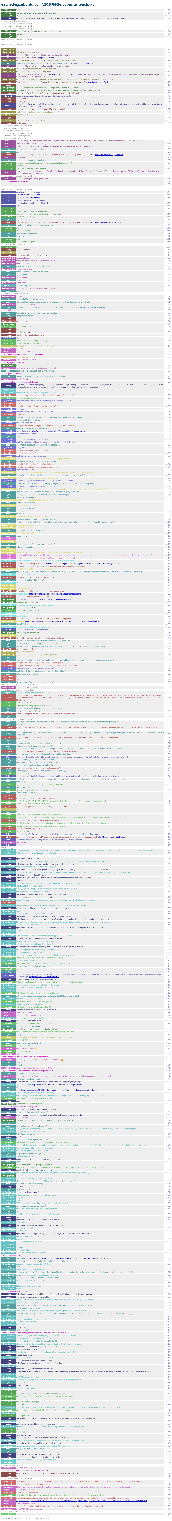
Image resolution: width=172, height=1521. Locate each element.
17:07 (167, 823)
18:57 (167, 936)
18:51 (167, 878)
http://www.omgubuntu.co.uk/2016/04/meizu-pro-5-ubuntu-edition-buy (44, 599)
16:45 (167, 708)
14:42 (167, 638)
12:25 (167, 272)
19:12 (167, 982)
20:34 (167, 1407)
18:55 (167, 903)
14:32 (167, 619)
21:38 (167, 1498)
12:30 (167, 285)
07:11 (167, 49)
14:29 (167, 605)
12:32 (167, 305)
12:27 (167, 274)
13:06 (167, 329)
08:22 (167, 90)
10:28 (167, 166)
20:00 (167, 1264)
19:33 (167, 1018)
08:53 (167, 117)
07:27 (167, 52)
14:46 (167, 641)
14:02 (167, 420)
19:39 (167, 1034)
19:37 (167, 1023)
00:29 (167, 16)
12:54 (167, 321)
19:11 (167, 963)
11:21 (167, 192)
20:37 (167, 1432)
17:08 (167, 831)
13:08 (167, 340)
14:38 (167, 624)
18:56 (167, 919)
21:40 (167, 1509)
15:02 (167, 668)
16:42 (167, 703)
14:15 (167, 558)
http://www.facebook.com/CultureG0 (44, 977)
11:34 (167, 233)
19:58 (167, 1261)
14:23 (167, 597)
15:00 (167, 665)
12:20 (167, 258)
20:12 (167, 1341)
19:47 (167, 1115)
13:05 (167, 327)
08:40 (167, 96)
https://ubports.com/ (47, 58)
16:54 (167, 768)
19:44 (167, 1082)
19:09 (167, 958)
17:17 (167, 845)
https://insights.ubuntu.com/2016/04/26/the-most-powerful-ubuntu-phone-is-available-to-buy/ (62, 621)
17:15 (167, 834)
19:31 (167, 1012)
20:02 (167, 1275)
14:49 (167, 657)
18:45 (167, 867)
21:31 (167, 1473)
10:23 (167, 141)
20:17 (167, 1371)
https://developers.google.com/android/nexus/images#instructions (55, 594)
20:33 (167, 1399)
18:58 (167, 955)
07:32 (167, 63)
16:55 (167, 779)
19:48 (167, 1129)
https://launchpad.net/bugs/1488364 (112, 837)
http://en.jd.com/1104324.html (86, 63)
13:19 (167, 346)
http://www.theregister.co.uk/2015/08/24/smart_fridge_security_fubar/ (60, 1084)
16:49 (167, 722)
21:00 (167, 1457)
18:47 (167, 869)
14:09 (167, 503)
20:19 (167, 1388)
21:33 (167, 1481)
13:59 (167, 395)
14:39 (167, 627)
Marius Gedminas (32, 1518)
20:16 (167, 1369)
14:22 (167, 594)
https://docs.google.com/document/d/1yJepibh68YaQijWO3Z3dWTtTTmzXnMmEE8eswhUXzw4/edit (68, 1258)
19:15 (167, 996)
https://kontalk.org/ (29, 1192)
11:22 (167, 195)
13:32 (167, 390)
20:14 (167, 1363)
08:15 (167, 82)
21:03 (167, 1462)
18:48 (167, 872)
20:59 (167, 1454)
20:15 (167, 1366)
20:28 (167, 1391)
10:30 (167, 172)
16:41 (167, 698)
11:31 (167, 211)
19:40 (167, 1060)
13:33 (167, 392)
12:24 (167, 263)
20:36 (167, 1421)
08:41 (167, 99)
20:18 (167, 1380)
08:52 (167, 112)
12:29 (167, 277)
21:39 (167, 1503)
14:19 (167, 572)
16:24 (167, 693)
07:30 (167, 55)
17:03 (167, 809)
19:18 (167, 1001)
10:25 (167, 149)
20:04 (167, 1286)
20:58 (167, 1449)
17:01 (167, 801)
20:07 (167, 1302)
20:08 (167, 1311)
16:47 (167, 714)
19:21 (167, 1010)
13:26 (167, 357)
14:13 (167, 547)
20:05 (167, 1297)
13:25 (167, 349)
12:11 (167, 250)
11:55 (167, 247)
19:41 (167, 1068)
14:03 (167, 442)
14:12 (167, 533)
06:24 (167, 31)
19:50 (167, 1167)
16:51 (167, 734)
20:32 (167, 1396)
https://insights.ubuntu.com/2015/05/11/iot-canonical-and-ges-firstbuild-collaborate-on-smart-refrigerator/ (57, 1090)
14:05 (167, 472)
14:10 (167, 522)
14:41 (167, 632)
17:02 (167, 806)
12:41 (167, 318)
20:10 (167, 1316)
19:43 (167, 1079)
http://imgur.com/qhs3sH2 (98, 82)
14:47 (167, 643)
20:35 (167, 1416)
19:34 (167, 1021)
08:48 (167, 105)
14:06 (167, 478)
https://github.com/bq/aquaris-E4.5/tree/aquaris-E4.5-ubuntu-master (58, 431)
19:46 (167, 1104)
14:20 (167, 588)
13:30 (167, 386)
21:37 (167, 1495)
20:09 (167, 1313)
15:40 (167, 687)
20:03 (167, 1278)
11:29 (167, 208)
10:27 (167, 160)
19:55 (167, 1233)
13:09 (167, 343)
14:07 (167, 486)
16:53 (167, 757)
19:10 (167, 960)
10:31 (167, 179)
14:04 (167, 459)
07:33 (167, 69)
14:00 (167, 398)
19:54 (167, 1220)
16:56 (167, 798)
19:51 (167, 1184)
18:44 (167, 861)
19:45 (167, 1090)
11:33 (167, 219)
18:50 (167, 875)
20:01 (167, 1272)
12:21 (167, 261)
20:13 (167, 1352)
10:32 (167, 184)
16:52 (167, 749)
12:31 (167, 296)
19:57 (167, 1258)
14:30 (167, 616)
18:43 (167, 858)
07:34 (167, 71)
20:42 (167, 1440)
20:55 (167, 1446)
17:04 (167, 818)
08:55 (167, 123)
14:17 (167, 561)
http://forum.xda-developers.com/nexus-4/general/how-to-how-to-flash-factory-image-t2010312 (83, 563)
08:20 (167, 88)
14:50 (167, 660)
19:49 (167, 1145)
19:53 (167, 1209)
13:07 (167, 338)
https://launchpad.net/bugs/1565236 (109, 155)
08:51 (167, 109)
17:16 (167, 842)
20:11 (167, 1333)
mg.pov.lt (48, 1518)
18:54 (167, 894)
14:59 (167, 663)
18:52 (167, 883)
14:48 (167, 652)
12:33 (167, 310)
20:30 (167, 1393)
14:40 (167, 630)
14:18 (167, 566)
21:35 (167, 1487)
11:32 (167, 214)
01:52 (167, 18)
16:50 (167, 727)
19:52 (167, 1195)
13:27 (167, 365)
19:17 (167, 999)
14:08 (167, 494)
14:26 (167, 599)
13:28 (167, 376)
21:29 (167, 1470)
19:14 (167, 993)
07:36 (167, 79)
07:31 (167, 60)
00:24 (167, 13)
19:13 (167, 985)
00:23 (167, 10)
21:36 (167, 1492)
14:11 (167, 530)
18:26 (167, 850)
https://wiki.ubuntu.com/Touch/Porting (67, 74)
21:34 (167, 1484)
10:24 (167, 146)
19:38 (167, 1026)
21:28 (167, 1468)
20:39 (167, 1435)
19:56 (167, 1250)
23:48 (167, 1514)
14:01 (167, 412)
